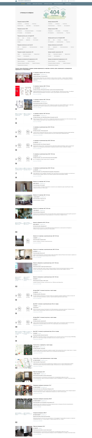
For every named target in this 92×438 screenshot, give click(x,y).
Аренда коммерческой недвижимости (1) (57, 59)
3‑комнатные (34, 23)
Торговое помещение (31, 61)
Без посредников (36, 25)
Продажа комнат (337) (22, 28)
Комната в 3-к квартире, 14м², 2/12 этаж (41, 208)
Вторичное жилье (20, 25)
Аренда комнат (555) (53, 28)
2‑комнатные (27, 23)
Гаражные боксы (36, 54)
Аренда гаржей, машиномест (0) (55, 52)
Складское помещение (36, 63)
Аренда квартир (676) (53, 21)
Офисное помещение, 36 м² (39, 371)
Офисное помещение (21, 61)
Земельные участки (48, 3)
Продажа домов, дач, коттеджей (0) (25, 35)
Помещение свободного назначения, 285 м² (42, 398)
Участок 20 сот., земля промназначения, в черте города (45, 358)
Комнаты (29, 3)
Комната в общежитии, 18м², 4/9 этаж (41, 222)
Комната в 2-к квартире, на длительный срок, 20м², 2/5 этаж (46, 249)
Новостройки (28, 25)
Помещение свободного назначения (23, 63)
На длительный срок (51, 25)
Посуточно (59, 25)
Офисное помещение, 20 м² (39, 426)
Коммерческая (68, 3)
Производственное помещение (23, 65)
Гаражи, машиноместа (58, 3)
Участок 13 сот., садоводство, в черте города (42, 344)
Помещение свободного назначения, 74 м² (42, 385)
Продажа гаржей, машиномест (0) (25, 52)
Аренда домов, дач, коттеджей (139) (56, 37)
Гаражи (19, 54)
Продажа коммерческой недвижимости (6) (27, 59)
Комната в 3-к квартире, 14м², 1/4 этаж (41, 181)
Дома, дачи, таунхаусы (37, 3)
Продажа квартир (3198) (23, 21)
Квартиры (23, 3)
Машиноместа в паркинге (27, 54)
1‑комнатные (20, 23)
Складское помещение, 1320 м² (40, 412)
